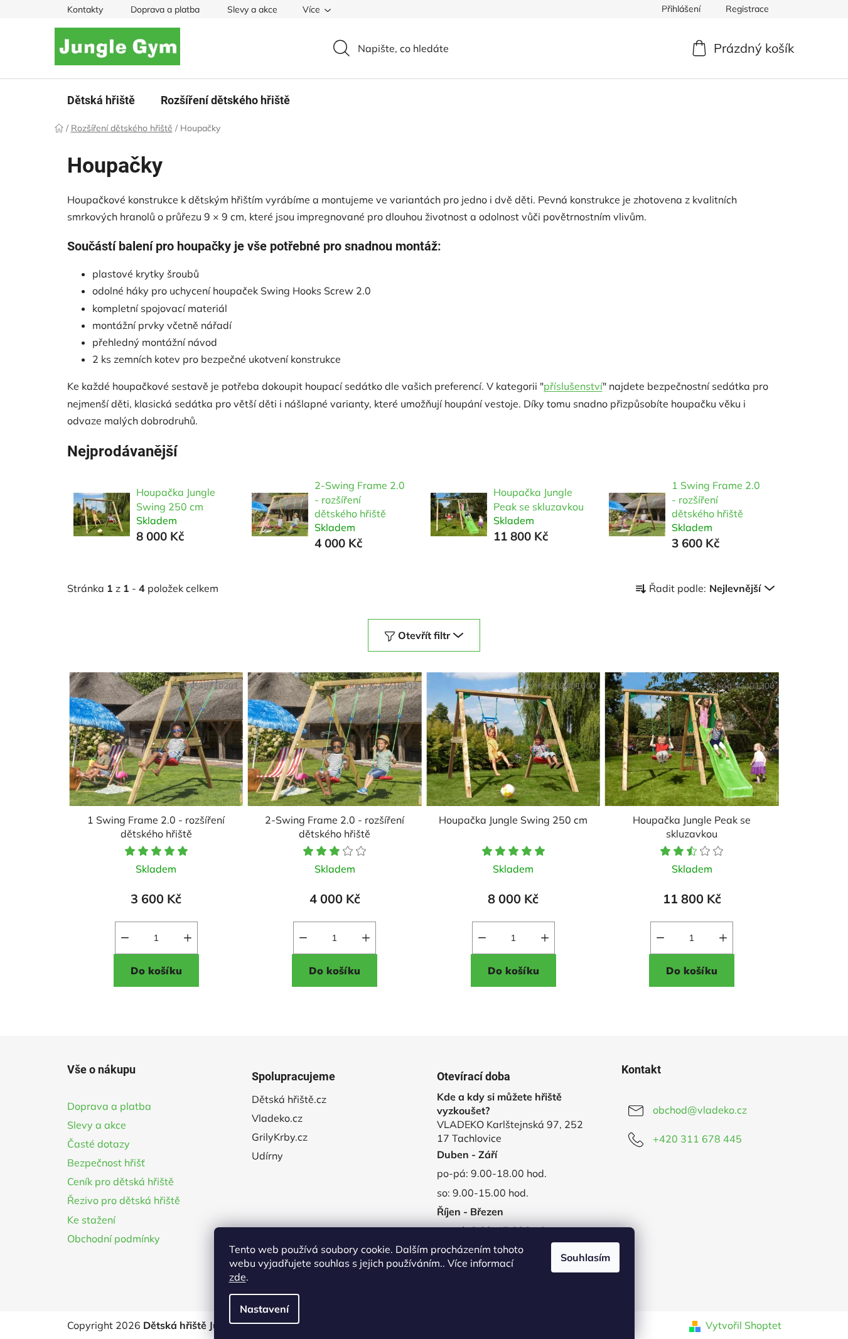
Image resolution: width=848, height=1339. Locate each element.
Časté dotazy (98, 1143)
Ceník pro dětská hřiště (120, 1181)
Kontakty (85, 9)
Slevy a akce (252, 9)
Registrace (747, 8)
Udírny (267, 1155)
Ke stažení (91, 1219)
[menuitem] (101, 100)
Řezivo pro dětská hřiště (123, 1200)
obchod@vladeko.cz (700, 1110)
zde (237, 1277)
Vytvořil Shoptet (743, 1325)
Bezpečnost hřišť (106, 1162)
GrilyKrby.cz (280, 1137)
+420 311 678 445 (697, 1138)
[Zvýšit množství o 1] (187, 938)
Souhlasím (585, 1257)
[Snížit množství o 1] (124, 938)
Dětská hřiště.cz (289, 1099)
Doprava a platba (165, 9)
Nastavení (264, 1309)
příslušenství (573, 386)
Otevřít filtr (424, 635)
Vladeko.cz (277, 1118)
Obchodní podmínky (113, 1238)
